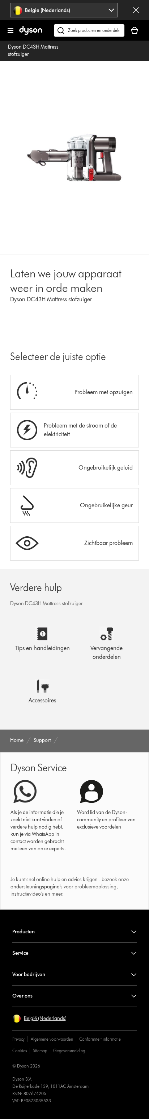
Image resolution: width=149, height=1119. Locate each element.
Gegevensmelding (69, 1050)
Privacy (18, 1039)
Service (20, 953)
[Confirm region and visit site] (136, 10)
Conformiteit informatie (100, 1039)
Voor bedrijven (28, 974)
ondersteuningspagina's (36, 887)
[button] (39, 1018)
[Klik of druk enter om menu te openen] (10, 30)
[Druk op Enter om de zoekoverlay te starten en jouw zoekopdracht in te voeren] (89, 30)
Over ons (22, 996)
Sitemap (40, 1050)
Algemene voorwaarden (52, 1039)
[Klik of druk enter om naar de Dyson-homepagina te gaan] (30, 33)
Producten (23, 932)
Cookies (19, 1050)
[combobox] (64, 10)
